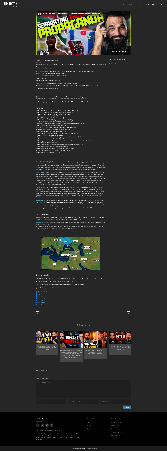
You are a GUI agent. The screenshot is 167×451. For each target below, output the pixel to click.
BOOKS (39, 293)
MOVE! (113, 419)
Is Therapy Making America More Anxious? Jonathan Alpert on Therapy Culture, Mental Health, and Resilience (71, 354)
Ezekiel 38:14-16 (40, 187)
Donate (113, 429)
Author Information (117, 422)
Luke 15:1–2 (39, 217)
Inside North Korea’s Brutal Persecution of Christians (120, 348)
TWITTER (40, 300)
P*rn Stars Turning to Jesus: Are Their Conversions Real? (95, 352)
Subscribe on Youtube (118, 432)
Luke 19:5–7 (39, 222)
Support (89, 429)
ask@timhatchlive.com (56, 288)
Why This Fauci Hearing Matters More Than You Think (47, 348)
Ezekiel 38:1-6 (40, 173)
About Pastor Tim (92, 419)
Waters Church (115, 425)
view (47, 337)
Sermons (89, 425)
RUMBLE (40, 297)
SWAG (39, 295)
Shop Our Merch (116, 436)
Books (89, 422)
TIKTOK (39, 304)
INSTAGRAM (41, 302)
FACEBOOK (41, 299)
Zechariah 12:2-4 (41, 162)
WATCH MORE (42, 291)
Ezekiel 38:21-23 (40, 200)
